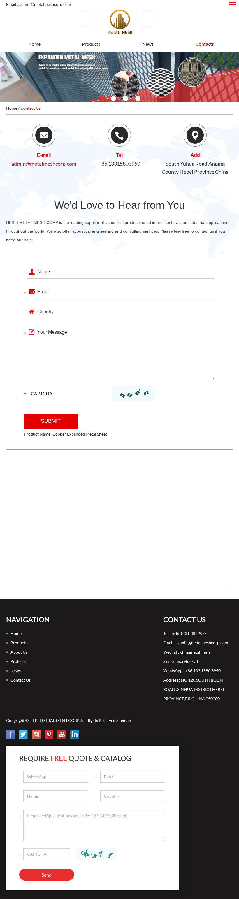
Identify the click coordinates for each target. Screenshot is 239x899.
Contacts (205, 44)
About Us (18, 651)
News (148, 44)
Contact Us (30, 108)
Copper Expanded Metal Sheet (79, 433)
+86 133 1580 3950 (203, 670)
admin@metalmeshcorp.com (43, 163)
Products (91, 44)
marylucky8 (187, 661)
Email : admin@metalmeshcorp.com (38, 4)
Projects (18, 661)
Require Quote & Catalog (75, 758)
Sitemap (123, 720)
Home (34, 44)
